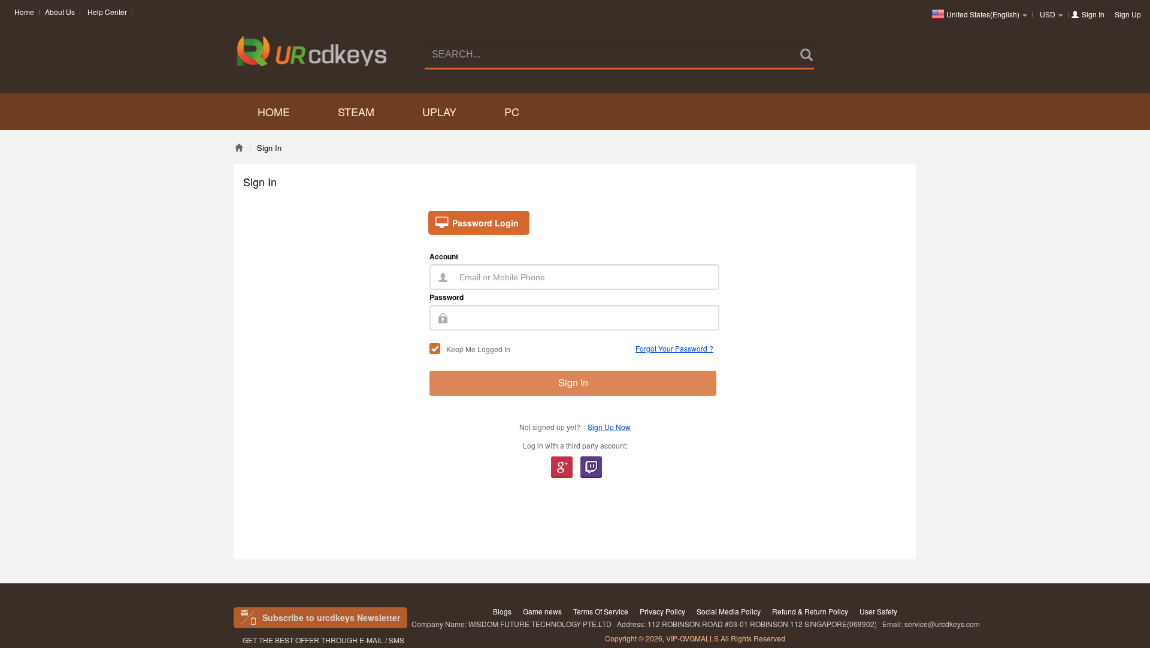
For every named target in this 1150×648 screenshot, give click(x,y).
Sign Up (1128, 14)
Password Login (485, 223)
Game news (542, 611)
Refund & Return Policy (810, 611)
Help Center (107, 12)
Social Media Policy (729, 611)
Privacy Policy (662, 611)
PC (511, 111)
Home (24, 12)
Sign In (1093, 14)
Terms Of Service (600, 611)
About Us (60, 12)
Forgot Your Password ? (674, 348)
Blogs (502, 611)
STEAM (356, 111)
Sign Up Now (609, 427)
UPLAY (439, 111)
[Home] (239, 148)
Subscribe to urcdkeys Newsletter (331, 617)
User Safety (878, 611)
